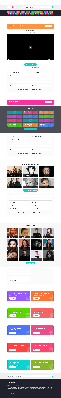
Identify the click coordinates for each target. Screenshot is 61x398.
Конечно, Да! (22, 248)
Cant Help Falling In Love (27, 72)
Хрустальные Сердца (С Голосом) (13, 260)
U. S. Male (49, 196)
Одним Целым (26, 121)
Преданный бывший (12, 237)
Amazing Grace (49, 208)
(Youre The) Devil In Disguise (27, 196)
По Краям (22, 260)
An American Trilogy (27, 146)
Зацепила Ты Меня (35, 260)
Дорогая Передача (27, 125)
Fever (27, 136)
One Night (49, 79)
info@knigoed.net (12, 394)
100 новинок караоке (30, 263)
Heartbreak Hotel (49, 72)
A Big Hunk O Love (27, 280)
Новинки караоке (30, 225)
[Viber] (36, 67)
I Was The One (27, 208)
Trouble (27, 205)
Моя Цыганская (11, 121)
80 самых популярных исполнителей (30, 190)
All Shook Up (49, 149)
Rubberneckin (27, 85)
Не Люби (45, 237)
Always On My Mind (27, 149)
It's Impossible (49, 143)
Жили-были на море (43, 125)
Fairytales (27, 277)
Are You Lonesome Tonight (27, 140)
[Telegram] (38, 67)
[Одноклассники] (34, 67)
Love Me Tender (27, 79)
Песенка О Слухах (43, 112)
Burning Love (49, 140)
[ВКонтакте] (32, 67)
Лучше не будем (23, 237)
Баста (43, 175)
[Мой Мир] (35, 67)
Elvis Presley (30, 30)
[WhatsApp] (37, 67)
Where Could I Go (49, 199)
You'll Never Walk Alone (49, 136)
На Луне (10, 112)
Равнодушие (46, 260)
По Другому (34, 248)
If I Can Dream (27, 199)
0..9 (8, 13)
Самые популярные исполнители (30, 164)
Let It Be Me (27, 82)
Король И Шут (12, 175)
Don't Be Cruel (49, 146)
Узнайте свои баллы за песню (30, 64)
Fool (49, 205)
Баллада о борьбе (11, 125)
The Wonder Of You (49, 76)
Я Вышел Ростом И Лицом (44, 121)
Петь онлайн (49, 26)
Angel (27, 143)
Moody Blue (49, 85)
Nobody (34, 237)
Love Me (27, 76)
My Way (27, 202)
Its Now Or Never (49, 82)
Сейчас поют (30, 108)
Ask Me (49, 202)
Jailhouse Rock (27, 271)
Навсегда (10, 248)
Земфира (27, 175)
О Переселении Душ (27, 112)
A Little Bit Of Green (27, 274)
